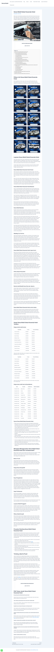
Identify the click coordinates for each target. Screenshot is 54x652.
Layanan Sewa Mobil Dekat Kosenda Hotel (21, 52)
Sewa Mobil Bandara (19, 55)
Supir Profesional (18, 68)
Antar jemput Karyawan (19, 58)
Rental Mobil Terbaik (36, 1)
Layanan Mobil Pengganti (19, 69)
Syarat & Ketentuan (44, 1)
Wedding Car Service (19, 56)
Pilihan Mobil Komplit (19, 70)
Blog (24, 1)
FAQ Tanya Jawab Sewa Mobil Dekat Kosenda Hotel (22, 73)
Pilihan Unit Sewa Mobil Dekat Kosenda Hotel (21, 51)
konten (31, 1)
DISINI (32, 541)
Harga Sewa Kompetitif (19, 66)
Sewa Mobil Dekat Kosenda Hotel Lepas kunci (22, 57)
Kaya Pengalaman (18, 67)
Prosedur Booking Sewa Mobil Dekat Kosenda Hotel (22, 71)
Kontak (27, 1)
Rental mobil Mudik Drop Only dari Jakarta (21, 59)
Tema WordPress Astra (34, 649)
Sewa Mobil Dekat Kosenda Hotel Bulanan (21, 54)
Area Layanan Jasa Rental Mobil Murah (16, 1)
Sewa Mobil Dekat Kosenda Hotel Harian (21, 53)
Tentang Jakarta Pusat (18, 72)
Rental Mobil (5, 3)
